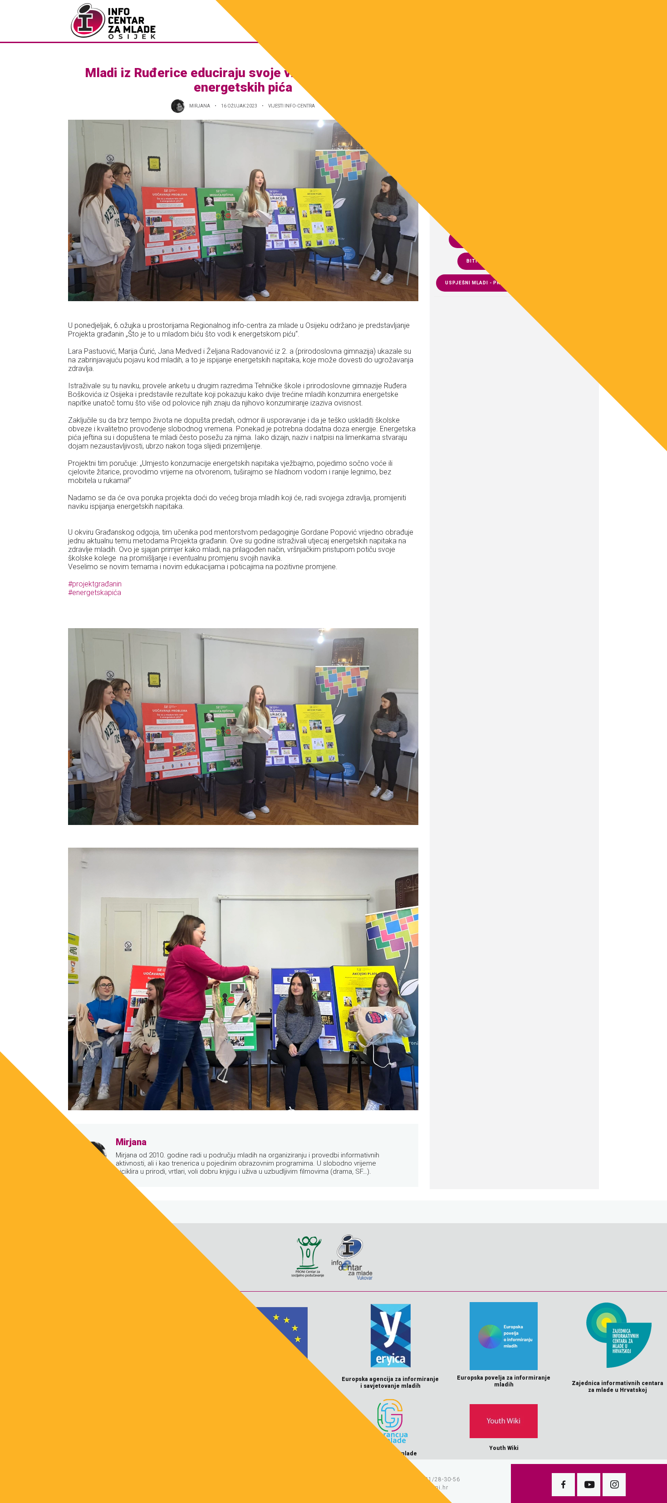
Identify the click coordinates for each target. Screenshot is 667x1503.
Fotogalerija (342, 20)
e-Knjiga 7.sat (464, 20)
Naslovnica (289, 20)
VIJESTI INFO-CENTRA (291, 105)
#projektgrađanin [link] (95, 584)
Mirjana (199, 105)
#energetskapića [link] (94, 592)
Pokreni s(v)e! (523, 20)
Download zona (402, 20)
